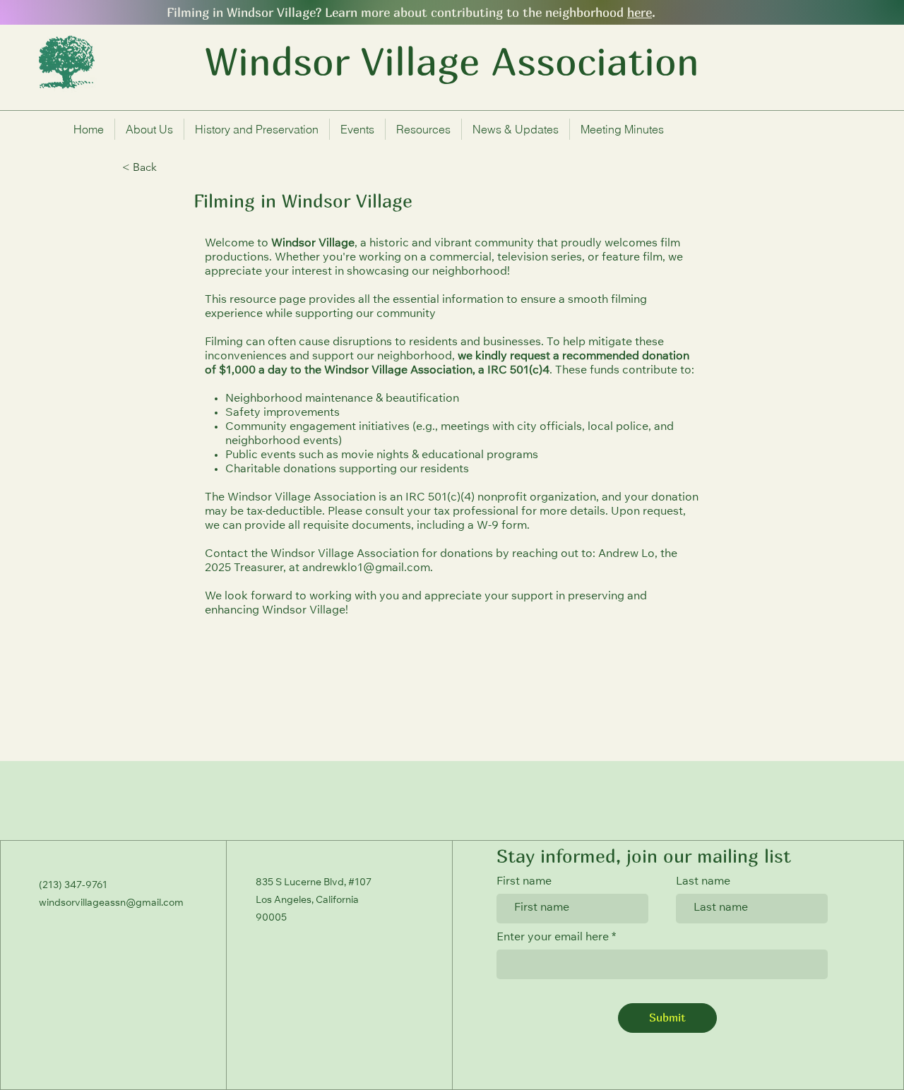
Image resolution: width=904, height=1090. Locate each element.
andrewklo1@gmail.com (366, 568)
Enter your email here (554, 937)
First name (524, 881)
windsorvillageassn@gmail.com (111, 904)
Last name (703, 881)
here (639, 12)
